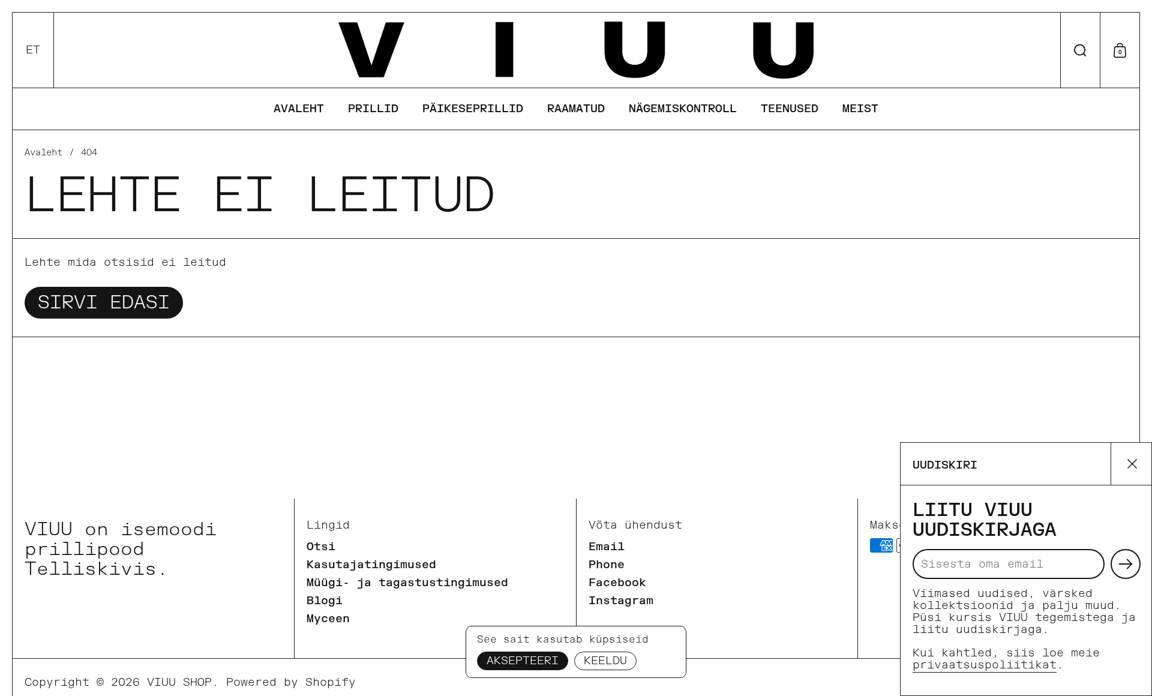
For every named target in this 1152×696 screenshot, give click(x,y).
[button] (33, 50)
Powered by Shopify (291, 682)
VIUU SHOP (179, 682)
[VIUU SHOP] (575, 50)
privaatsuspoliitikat (985, 665)
